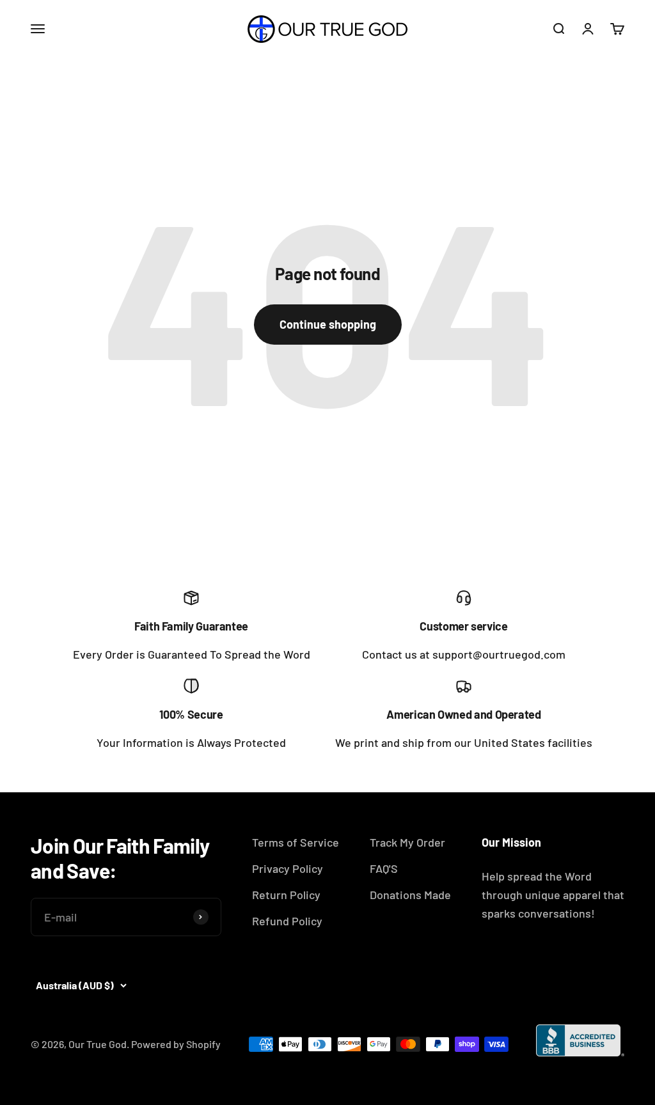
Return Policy (286, 895)
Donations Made (410, 895)
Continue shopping (328, 324)
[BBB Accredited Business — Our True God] (580, 1040)
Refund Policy (287, 921)
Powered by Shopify (176, 1044)
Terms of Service (295, 842)
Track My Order (407, 842)
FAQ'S (384, 868)
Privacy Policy (287, 868)
